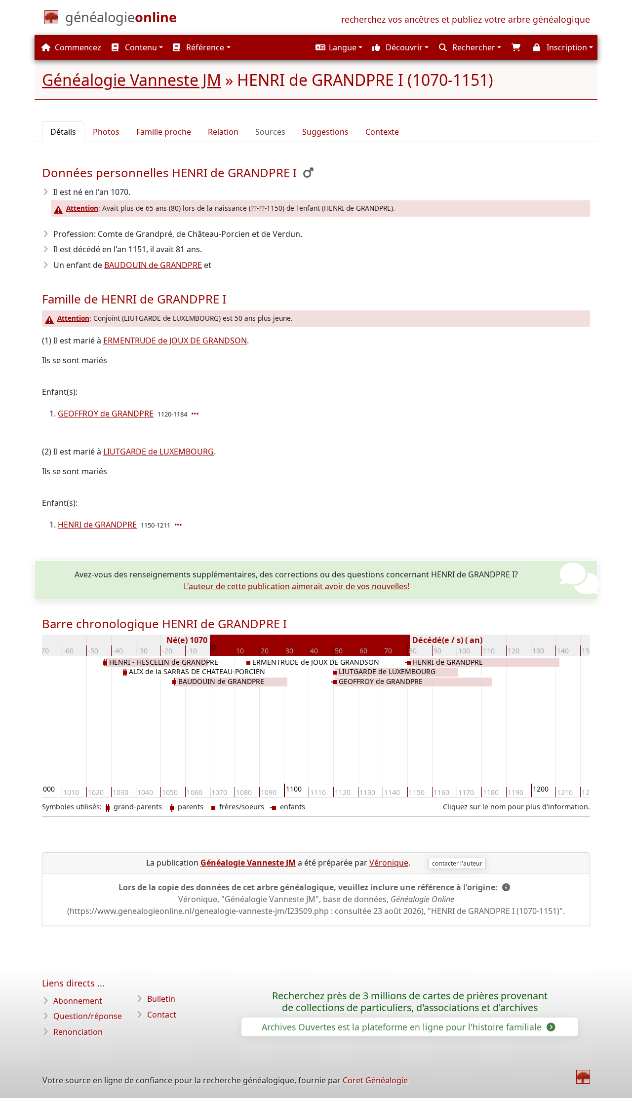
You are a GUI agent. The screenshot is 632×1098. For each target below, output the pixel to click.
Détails (63, 131)
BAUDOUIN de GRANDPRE (153, 265)
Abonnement (77, 1000)
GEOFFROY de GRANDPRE (106, 413)
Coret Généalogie (375, 1080)
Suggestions (325, 131)
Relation (223, 131)
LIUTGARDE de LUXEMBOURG (158, 451)
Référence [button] (204, 47)
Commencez (77, 47)
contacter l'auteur (457, 863)
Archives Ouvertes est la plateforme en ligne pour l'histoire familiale (403, 1027)
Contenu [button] (140, 47)
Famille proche (163, 131)
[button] (337, 47)
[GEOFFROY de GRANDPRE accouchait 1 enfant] (196, 413)
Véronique (388, 862)
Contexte (382, 131)
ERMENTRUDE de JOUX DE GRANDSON (175, 340)
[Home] (583, 1077)
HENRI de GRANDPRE (97, 524)
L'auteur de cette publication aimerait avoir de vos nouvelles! (296, 586)
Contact (161, 1014)
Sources (270, 131)
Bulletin (161, 998)
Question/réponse (87, 1016)
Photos (106, 131)
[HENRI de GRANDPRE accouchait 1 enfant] (179, 524)
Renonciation (78, 1031)
